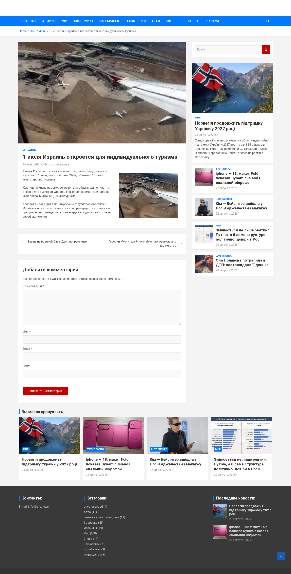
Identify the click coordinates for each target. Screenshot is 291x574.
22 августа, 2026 (227, 188)
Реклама (212, 21)
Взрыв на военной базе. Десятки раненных (57, 241)
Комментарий (33, 286)
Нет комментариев (56, 164)
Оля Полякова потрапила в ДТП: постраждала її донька (242, 262)
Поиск (266, 49)
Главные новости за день (101, 517)
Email (27, 349)
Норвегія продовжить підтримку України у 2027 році (49, 462)
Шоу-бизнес (109, 21)
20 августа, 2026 (227, 244)
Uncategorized (93, 506)
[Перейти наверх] (281, 556)
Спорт (193, 21)
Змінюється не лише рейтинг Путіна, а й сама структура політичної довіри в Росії (242, 235)
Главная (29, 21)
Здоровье (174, 21)
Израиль (49, 21)
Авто (156, 21)
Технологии (135, 21)
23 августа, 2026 (206, 134)
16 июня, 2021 (32, 164)
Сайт (26, 366)
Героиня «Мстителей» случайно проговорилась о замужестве (142, 243)
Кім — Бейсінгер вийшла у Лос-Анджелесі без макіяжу (241, 205)
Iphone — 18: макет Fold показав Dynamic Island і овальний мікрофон (238, 178)
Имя (27, 331)
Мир (65, 21)
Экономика (83, 21)
